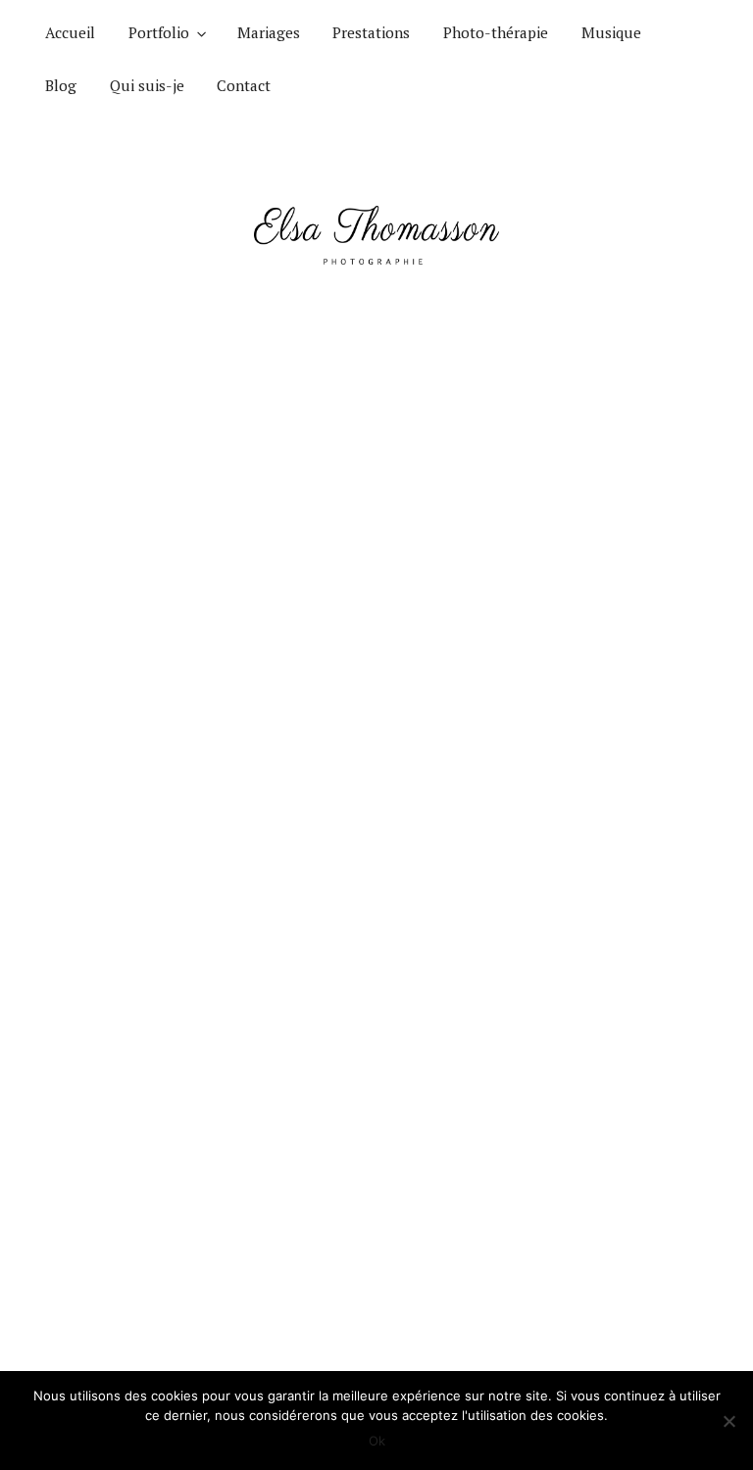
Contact (244, 85)
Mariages (268, 32)
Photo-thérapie (495, 32)
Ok (377, 1440)
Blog (60, 85)
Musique (611, 32)
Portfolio (158, 32)
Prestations (371, 32)
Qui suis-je (147, 85)
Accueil (70, 32)
